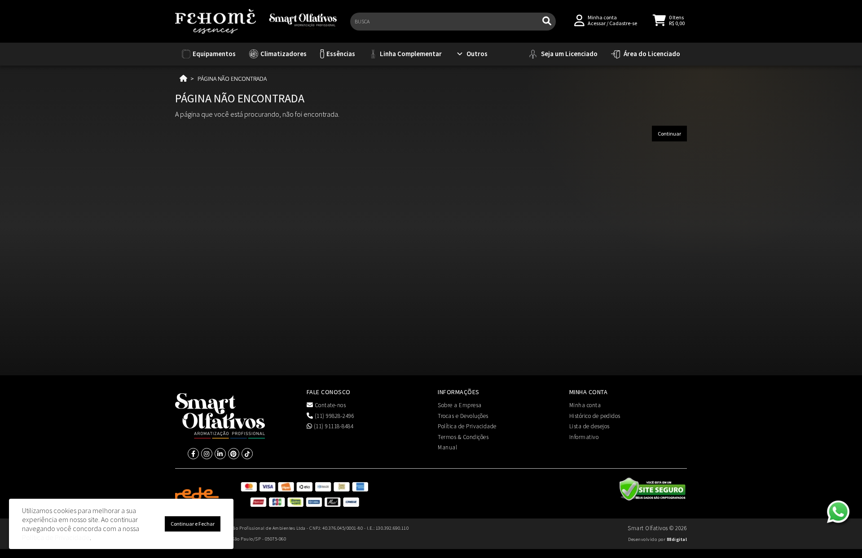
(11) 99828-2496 (333, 416)
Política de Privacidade (467, 426)
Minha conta (585, 405)
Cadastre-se (623, 23)
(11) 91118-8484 (332, 426)
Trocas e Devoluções (463, 416)
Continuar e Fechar (193, 523)
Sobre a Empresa (460, 405)
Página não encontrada (232, 79)
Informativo (584, 437)
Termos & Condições (463, 437)
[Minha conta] (579, 19)
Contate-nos (329, 405)
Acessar (597, 23)
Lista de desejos (589, 426)
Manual (447, 447)
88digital (677, 539)
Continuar (669, 133)
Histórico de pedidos (594, 416)
